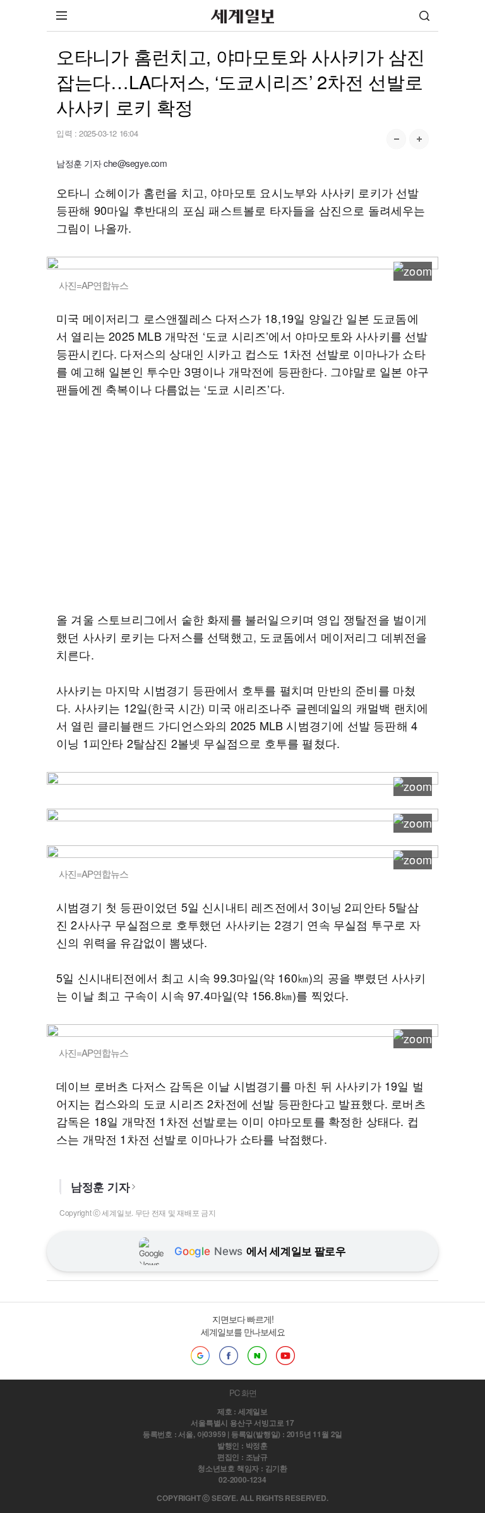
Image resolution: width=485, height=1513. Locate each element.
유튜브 (285, 1355)
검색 (424, 15)
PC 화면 (242, 1393)
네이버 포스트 (257, 1355)
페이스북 (228, 1355)
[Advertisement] (242, 503)
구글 (200, 1355)
